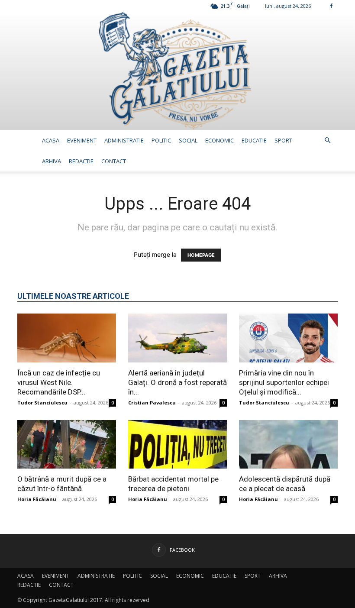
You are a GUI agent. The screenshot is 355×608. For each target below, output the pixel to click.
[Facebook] (331, 6)
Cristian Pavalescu (152, 402)
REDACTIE (81, 161)
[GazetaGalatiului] (177, 71)
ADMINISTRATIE (124, 140)
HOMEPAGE (201, 255)
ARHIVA (51, 161)
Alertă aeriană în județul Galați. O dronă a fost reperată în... (177, 382)
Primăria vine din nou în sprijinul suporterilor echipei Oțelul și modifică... (284, 382)
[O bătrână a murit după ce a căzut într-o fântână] (66, 444)
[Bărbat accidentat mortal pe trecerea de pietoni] (177, 444)
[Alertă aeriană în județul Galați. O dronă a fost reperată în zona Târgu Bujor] (177, 338)
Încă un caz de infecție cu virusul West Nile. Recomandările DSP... (58, 382)
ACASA (50, 140)
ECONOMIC (219, 140)
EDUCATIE (254, 140)
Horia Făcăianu (36, 499)
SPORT (283, 140)
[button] (327, 140)
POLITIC (161, 140)
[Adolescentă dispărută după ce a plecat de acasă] (288, 444)
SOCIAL (188, 140)
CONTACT (113, 161)
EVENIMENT (82, 140)
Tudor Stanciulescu (42, 402)
